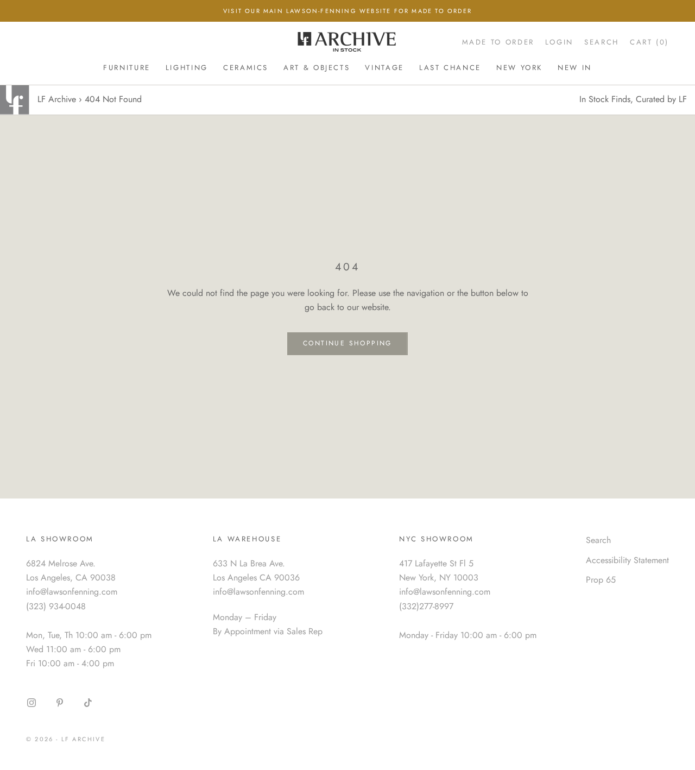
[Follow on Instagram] (31, 702)
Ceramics (245, 67)
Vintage (384, 67)
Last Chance (450, 67)
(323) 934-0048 (56, 606)
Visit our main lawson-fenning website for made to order (347, 11)
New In (575, 67)
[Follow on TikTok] (88, 702)
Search (598, 540)
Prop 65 (601, 579)
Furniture (126, 67)
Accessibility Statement (627, 560)
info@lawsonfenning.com (71, 591)
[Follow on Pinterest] (59, 702)
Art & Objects (316, 67)
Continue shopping (347, 343)
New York (519, 67)
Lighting (187, 67)
